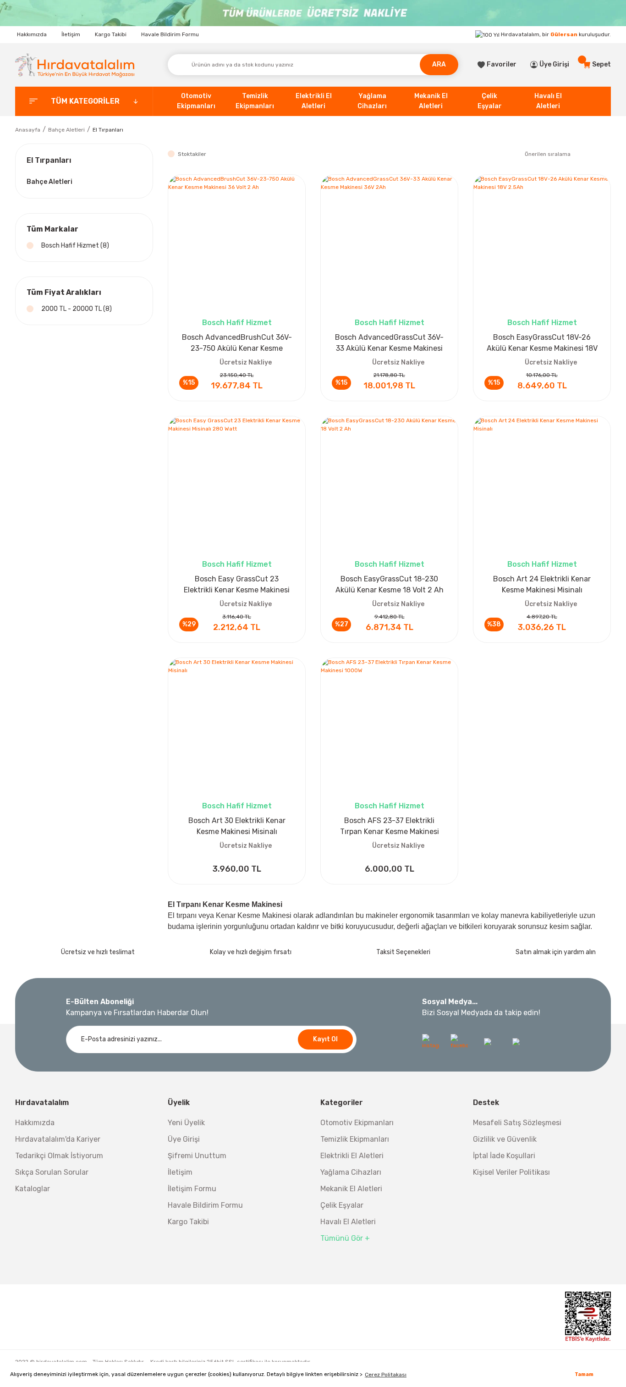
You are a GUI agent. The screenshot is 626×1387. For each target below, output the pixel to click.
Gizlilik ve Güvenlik (505, 1139)
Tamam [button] (584, 1374)
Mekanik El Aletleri (351, 1188)
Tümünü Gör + (345, 1238)
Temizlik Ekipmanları (354, 1139)
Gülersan (563, 34)
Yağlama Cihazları (350, 1172)
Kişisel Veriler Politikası (511, 1172)
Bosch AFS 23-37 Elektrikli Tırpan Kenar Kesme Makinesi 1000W (389, 826)
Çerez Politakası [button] (385, 1374)
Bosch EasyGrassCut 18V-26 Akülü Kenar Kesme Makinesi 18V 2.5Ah (542, 343)
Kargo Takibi (110, 34)
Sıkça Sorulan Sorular (51, 1172)
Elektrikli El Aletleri (352, 1155)
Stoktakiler (192, 154)
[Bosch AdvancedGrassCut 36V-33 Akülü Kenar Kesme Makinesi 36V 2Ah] (389, 243)
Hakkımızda (32, 34)
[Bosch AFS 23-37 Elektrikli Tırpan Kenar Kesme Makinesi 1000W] (389, 726)
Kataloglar (32, 1188)
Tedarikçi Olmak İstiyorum (59, 1155)
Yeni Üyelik (186, 1122)
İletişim (70, 34)
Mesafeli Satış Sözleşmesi (517, 1122)
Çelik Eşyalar (341, 1205)
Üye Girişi (184, 1139)
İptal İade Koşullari (504, 1155)
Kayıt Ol (325, 1039)
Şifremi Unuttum (197, 1155)
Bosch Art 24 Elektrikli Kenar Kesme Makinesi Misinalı (542, 584)
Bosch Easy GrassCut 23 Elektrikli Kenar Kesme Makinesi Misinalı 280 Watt (237, 585)
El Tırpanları (108, 130)
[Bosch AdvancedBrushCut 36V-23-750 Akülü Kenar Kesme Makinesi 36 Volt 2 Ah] (236, 243)
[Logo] (74, 64)
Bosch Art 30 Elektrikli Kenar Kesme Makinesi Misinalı (237, 826)
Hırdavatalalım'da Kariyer (57, 1139)
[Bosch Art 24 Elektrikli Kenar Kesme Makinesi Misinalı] (541, 484)
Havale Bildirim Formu (170, 34)
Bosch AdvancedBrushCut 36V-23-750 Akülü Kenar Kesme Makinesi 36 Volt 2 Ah (237, 343)
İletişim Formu (192, 1188)
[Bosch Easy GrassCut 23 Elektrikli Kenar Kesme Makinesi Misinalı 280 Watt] (236, 484)
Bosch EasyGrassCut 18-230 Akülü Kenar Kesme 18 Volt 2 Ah (389, 584)
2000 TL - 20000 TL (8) (76, 309)
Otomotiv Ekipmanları (357, 1122)
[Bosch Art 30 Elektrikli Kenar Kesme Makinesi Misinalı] (236, 726)
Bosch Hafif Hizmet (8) (75, 245)
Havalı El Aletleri (348, 1221)
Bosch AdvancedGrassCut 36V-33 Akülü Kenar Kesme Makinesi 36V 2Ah (389, 343)
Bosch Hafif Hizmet (237, 322)
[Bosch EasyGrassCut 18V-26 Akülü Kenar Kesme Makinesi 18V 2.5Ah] (541, 243)
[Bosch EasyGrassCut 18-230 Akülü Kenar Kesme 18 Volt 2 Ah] (389, 484)
